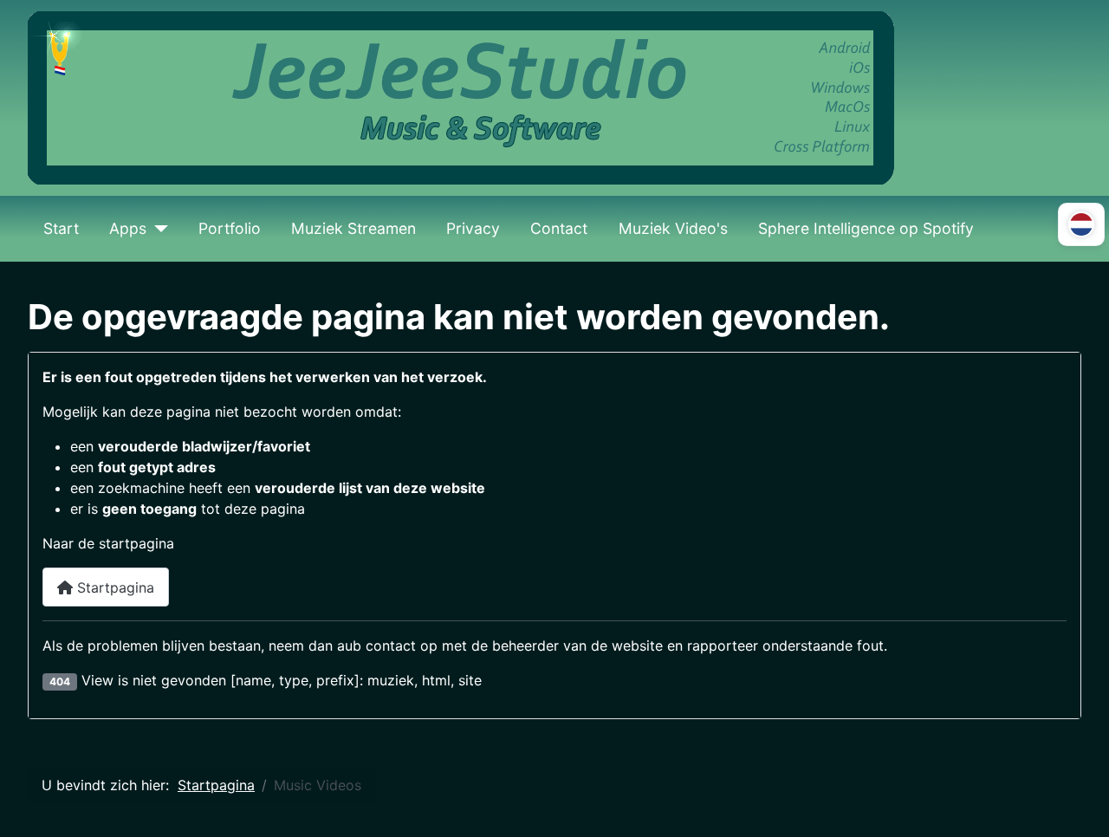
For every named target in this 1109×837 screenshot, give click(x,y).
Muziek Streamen (353, 228)
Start (61, 228)
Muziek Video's (673, 228)
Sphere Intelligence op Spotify (866, 228)
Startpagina (113, 587)
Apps (127, 228)
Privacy (473, 228)
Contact (558, 228)
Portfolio (229, 228)
